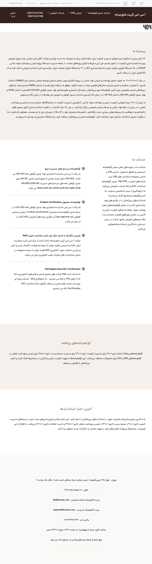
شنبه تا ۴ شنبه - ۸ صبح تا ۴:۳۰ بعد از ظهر (56, 3)
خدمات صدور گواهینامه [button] (99, 13)
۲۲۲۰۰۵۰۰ (31, 3)
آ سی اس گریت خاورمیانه (130, 15)
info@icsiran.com (15, 3)
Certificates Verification (35, 15)
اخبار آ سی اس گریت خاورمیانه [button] (107, 3)
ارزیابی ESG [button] (76, 13)
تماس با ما (12, 15)
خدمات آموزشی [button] (56, 13)
